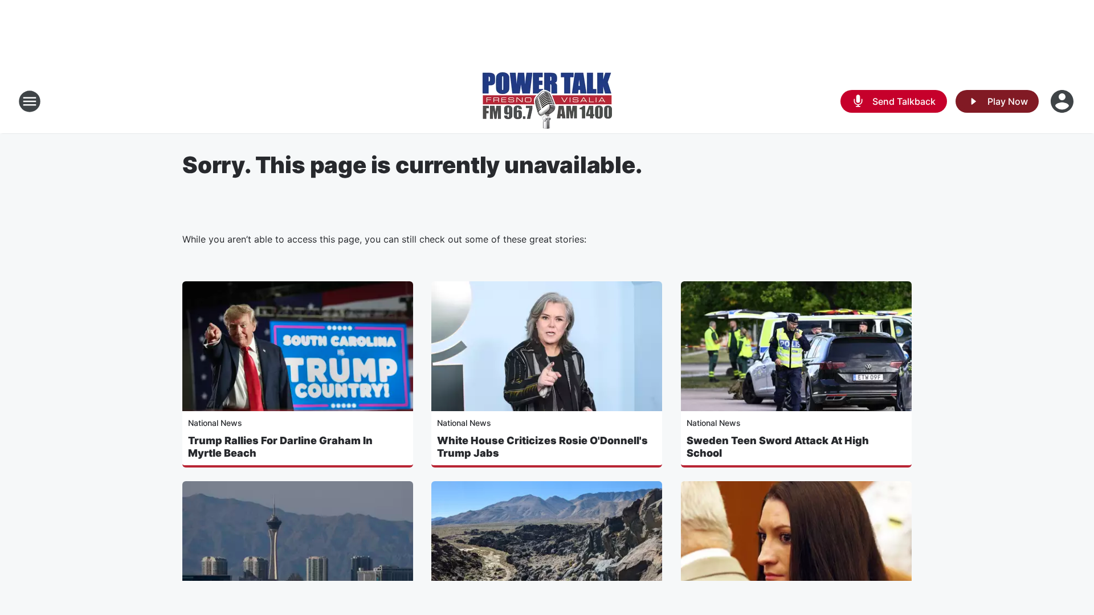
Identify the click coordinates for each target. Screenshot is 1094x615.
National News (215, 423)
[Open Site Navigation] (29, 101)
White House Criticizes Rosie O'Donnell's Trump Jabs (542, 446)
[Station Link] (547, 101)
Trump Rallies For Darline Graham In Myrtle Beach (280, 446)
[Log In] (1063, 101)
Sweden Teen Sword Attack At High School (778, 446)
